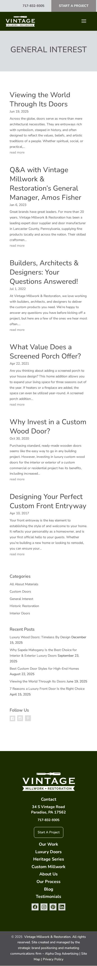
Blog (48, 889)
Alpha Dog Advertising (61, 953)
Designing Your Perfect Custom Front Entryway (48, 501)
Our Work (48, 844)
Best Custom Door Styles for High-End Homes (44, 668)
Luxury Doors (48, 852)
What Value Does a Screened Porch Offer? (45, 351)
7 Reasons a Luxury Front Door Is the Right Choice (47, 688)
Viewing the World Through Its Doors (40, 99)
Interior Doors (20, 613)
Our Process (48, 881)
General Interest (21, 599)
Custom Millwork (48, 867)
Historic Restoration (24, 606)
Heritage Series (48, 859)
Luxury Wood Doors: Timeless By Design (40, 637)
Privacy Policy (53, 959)
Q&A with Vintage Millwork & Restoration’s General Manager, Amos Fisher (45, 183)
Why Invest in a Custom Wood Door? (48, 426)
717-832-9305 (33, 6)
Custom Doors (20, 591)
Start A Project (74, 6)
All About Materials (24, 584)
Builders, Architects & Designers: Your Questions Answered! (44, 272)
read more (17, 152)
